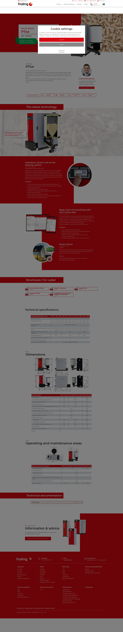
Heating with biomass (69, 4)
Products (58, 4)
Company (79, 4)
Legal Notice (61, 52)
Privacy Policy (61, 50)
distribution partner (97, 5)
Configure (61, 44)
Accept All (61, 39)
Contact (86, 4)
